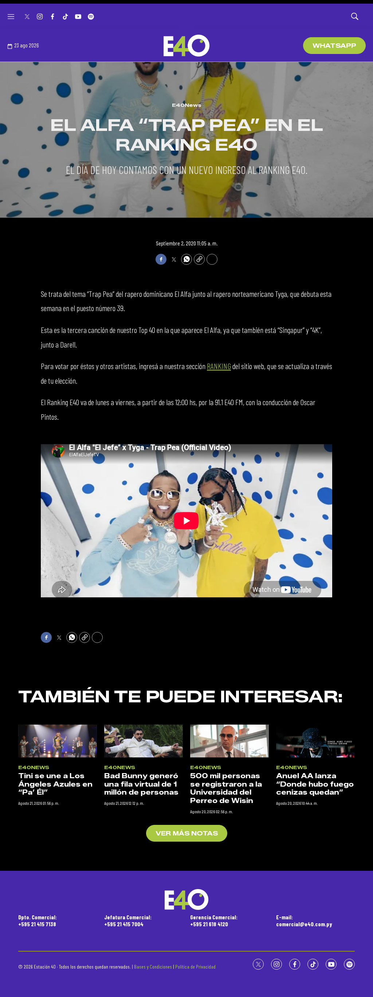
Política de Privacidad (195, 966)
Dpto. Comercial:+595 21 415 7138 (37, 920)
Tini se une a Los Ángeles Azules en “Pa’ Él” (55, 784)
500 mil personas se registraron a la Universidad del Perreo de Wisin (226, 788)
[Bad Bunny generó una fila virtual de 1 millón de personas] (143, 741)
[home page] (186, 46)
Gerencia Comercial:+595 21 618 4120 (213, 920)
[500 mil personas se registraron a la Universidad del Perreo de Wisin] (229, 741)
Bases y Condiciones (153, 966)
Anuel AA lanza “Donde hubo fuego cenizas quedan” (315, 784)
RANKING (219, 366)
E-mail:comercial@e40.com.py (304, 920)
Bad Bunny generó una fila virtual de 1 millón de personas (141, 784)
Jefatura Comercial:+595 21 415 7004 (128, 920)
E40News (186, 105)
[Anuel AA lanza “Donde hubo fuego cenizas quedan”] (315, 741)
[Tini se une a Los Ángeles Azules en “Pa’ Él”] (57, 741)
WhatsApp (334, 45)
